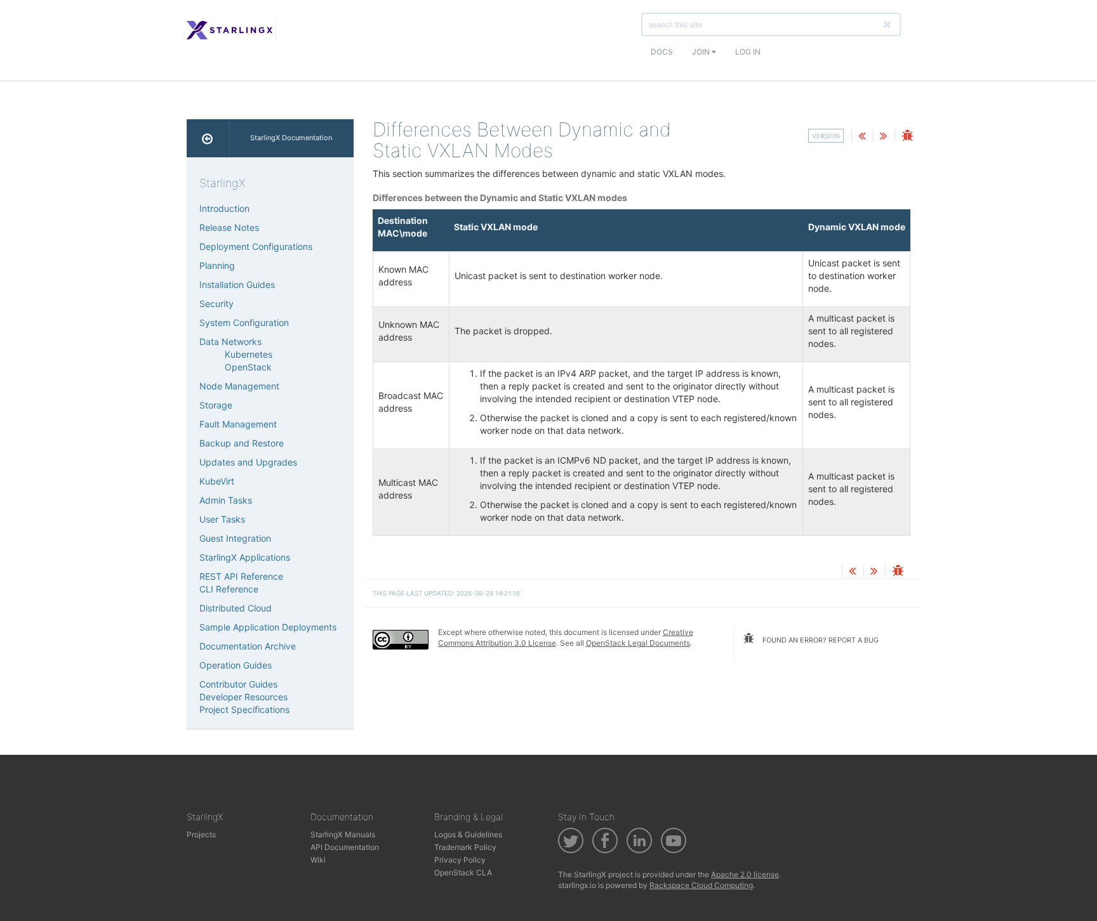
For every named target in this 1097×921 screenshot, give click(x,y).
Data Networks (230, 341)
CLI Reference (228, 589)
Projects (201, 834)
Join (702, 51)
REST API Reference (241, 576)
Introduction (224, 208)
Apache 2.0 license (745, 874)
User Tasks (222, 519)
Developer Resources (243, 696)
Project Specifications (244, 709)
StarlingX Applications (244, 557)
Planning (217, 265)
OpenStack (248, 367)
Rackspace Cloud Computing (701, 885)
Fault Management (238, 424)
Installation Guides (237, 284)
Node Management (239, 386)
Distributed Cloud (235, 608)
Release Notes (229, 227)
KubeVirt (216, 481)
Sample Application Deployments (267, 627)
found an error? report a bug (820, 640)
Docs (662, 51)
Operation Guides (235, 665)
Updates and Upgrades (248, 462)
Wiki (318, 860)
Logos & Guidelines (468, 834)
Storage (215, 405)
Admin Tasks (225, 500)
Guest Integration (235, 538)
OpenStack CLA (463, 872)
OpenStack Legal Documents (638, 643)
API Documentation (344, 847)
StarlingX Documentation (291, 137)
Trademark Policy (465, 847)
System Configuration (244, 322)
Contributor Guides (238, 684)
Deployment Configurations (255, 246)
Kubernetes (248, 354)
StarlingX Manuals (342, 834)
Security (216, 303)
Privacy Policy (460, 860)
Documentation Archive (247, 646)
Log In (748, 51)
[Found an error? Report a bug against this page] (907, 136)
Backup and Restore (241, 443)
